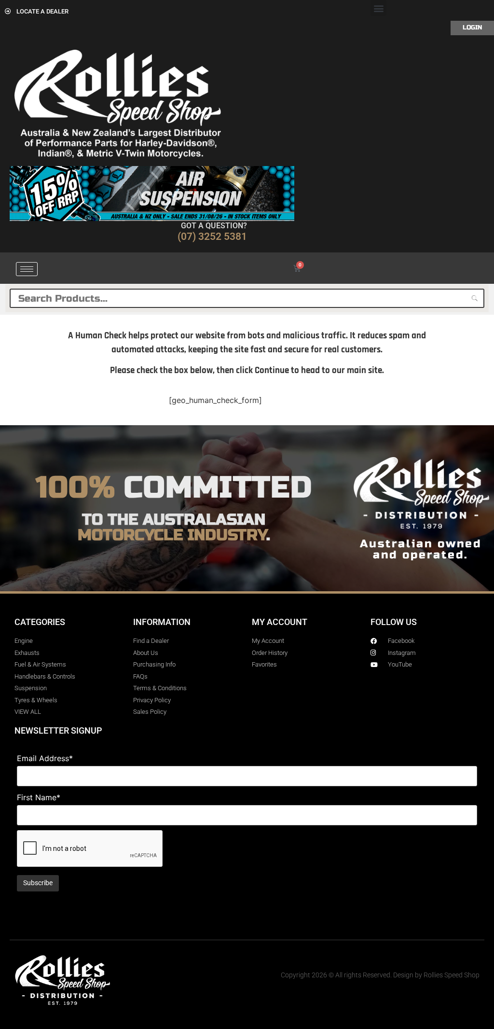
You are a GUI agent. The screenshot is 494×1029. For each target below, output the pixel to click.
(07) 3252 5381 (212, 236)
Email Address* (45, 758)
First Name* (38, 797)
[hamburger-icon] (27, 269)
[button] (378, 8)
